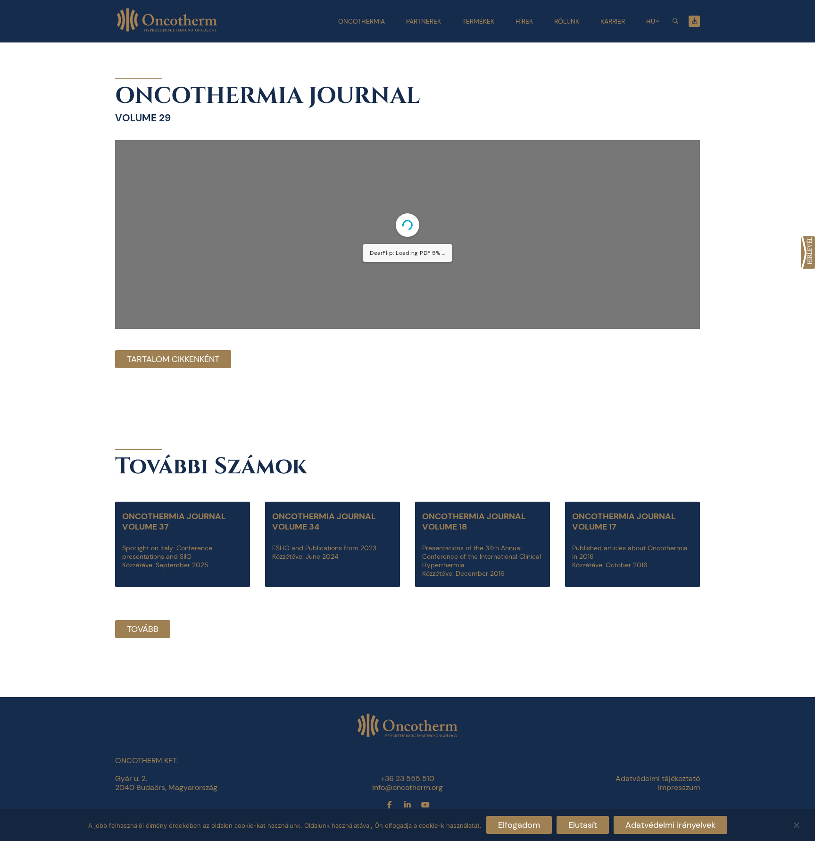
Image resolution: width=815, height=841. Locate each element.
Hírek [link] (524, 21)
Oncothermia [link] (361, 21)
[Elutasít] (796, 823)
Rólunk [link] (566, 21)
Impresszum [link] (679, 787)
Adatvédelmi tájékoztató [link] (657, 778)
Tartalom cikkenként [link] (173, 359)
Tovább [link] (142, 629)
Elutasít (582, 825)
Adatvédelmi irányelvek (670, 825)
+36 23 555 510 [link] (407, 778)
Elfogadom (519, 825)
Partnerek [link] (423, 21)
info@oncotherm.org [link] (407, 787)
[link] (808, 252)
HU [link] (650, 21)
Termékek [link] (478, 21)
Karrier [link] (612, 21)
